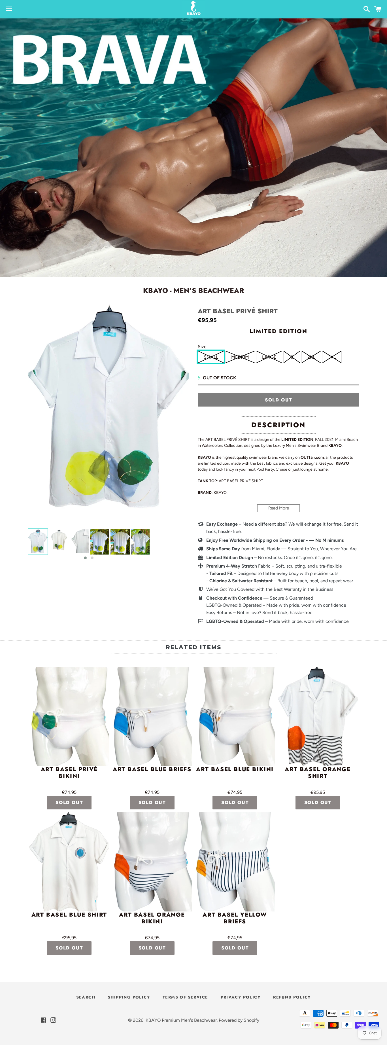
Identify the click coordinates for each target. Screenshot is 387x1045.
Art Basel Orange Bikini (152, 918)
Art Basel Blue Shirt (69, 915)
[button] (85, 558)
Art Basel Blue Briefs (152, 769)
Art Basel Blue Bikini (235, 769)
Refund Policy (292, 997)
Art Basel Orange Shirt (318, 773)
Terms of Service (185, 997)
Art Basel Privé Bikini (69, 773)
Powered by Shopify (239, 1020)
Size (202, 346)
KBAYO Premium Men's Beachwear (181, 1020)
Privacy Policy (241, 997)
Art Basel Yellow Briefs (235, 918)
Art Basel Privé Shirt (238, 311)
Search (85, 997)
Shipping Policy (129, 997)
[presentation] (23, 545)
